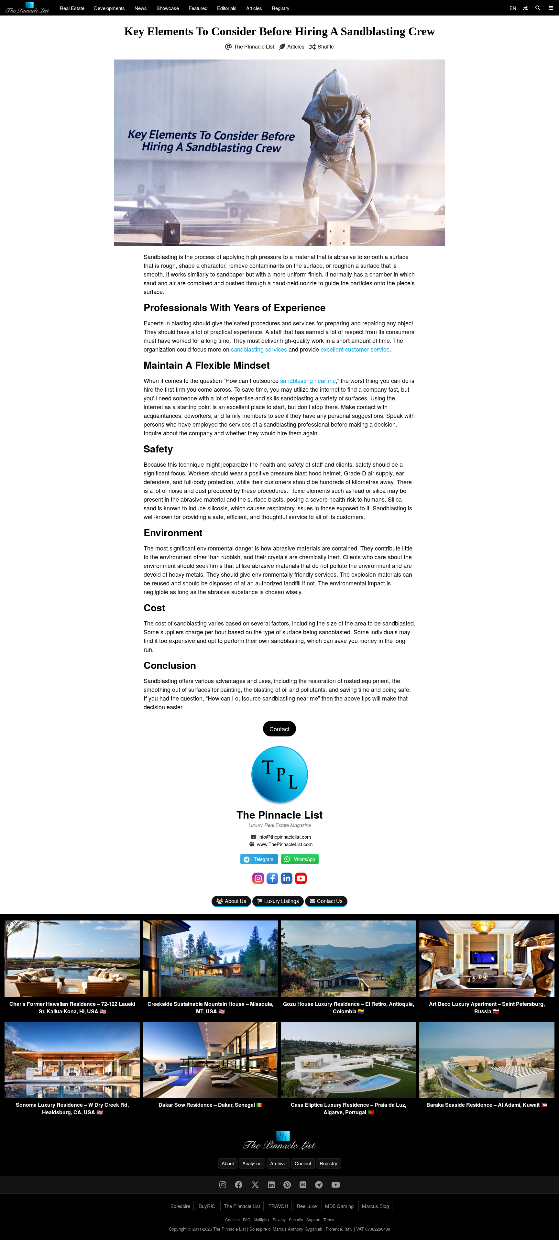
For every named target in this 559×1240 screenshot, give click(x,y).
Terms (328, 1219)
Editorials (226, 8)
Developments (109, 8)
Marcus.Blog (375, 1205)
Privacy (279, 1219)
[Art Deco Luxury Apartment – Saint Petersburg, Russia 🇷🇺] (486, 994)
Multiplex (261, 1219)
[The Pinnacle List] (279, 1140)
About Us (235, 901)
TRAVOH (278, 1205)
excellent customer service (355, 349)
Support (313, 1219)
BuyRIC (207, 1205)
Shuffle (326, 46)
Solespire (180, 1205)
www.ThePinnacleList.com (285, 844)
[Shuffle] (525, 8)
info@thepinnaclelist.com (284, 836)
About (228, 1163)
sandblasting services (259, 349)
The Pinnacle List (254, 46)
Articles (254, 8)
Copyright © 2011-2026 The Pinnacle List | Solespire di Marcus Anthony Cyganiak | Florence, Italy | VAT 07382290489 (279, 1229)
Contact (303, 1163)
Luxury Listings (281, 901)
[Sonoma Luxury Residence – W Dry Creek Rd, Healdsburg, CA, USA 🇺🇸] (72, 1095)
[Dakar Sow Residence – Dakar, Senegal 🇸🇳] (210, 1095)
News (141, 8)
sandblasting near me (308, 380)
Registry (281, 8)
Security (296, 1219)
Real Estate (72, 8)
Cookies (232, 1219)
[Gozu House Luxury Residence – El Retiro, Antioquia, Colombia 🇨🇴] (348, 994)
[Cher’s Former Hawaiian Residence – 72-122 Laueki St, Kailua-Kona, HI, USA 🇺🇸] (72, 994)
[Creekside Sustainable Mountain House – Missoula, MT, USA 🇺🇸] (210, 994)
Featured (198, 8)
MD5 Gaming (339, 1205)
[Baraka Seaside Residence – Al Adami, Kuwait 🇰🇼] (486, 1095)
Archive (278, 1163)
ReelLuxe (307, 1205)
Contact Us (330, 901)
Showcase (168, 8)
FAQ (246, 1219)
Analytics (252, 1163)
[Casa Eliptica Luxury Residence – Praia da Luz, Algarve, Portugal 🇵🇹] (348, 1095)
